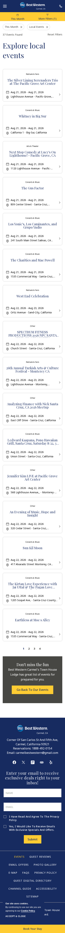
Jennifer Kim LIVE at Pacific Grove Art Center (32, 477)
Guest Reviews (40, 856)
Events (19, 856)
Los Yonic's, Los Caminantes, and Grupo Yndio (32, 225)
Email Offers (19, 864)
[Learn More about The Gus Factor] (59, 202)
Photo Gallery (45, 864)
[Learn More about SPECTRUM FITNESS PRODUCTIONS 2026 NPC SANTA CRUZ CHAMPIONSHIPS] (59, 346)
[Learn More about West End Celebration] (59, 310)
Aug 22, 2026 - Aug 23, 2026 (27, 308)
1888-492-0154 (42, 748)
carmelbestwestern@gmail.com (37, 753)
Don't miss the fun (32, 664)
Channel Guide (19, 888)
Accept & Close (15, 916)
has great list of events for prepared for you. (32, 674)
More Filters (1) (47, 18)
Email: (11, 753)
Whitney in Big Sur (32, 116)
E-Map (12, 872)
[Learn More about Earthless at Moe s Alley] (59, 634)
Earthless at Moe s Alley (32, 620)
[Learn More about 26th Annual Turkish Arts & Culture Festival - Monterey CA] (59, 382)
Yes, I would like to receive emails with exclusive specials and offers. (32, 828)
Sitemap (32, 896)
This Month (17, 19)
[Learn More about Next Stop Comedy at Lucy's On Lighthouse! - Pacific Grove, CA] (59, 166)
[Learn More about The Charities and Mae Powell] (59, 274)
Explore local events (24, 50)
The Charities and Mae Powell (32, 260)
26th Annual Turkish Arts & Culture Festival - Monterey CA (32, 369)
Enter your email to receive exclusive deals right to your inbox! (32, 778)
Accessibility (46, 888)
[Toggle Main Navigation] (5, 6)
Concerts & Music (32, 110)
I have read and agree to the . (34, 818)
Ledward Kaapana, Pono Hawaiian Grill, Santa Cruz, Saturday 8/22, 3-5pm (32, 442)
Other (32, 326)
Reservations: (22, 748)
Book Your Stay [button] (32, 928)
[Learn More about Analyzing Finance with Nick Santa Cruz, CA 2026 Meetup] (59, 418)
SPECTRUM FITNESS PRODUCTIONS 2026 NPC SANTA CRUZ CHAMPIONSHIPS (32, 334)
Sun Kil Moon (32, 548)
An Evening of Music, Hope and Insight (32, 513)
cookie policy (28, 911)
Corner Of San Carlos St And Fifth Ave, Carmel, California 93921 (32, 742)
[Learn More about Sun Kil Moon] (59, 562)
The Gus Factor (32, 188)
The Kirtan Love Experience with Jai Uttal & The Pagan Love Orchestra (32, 586)
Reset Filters (54, 34)
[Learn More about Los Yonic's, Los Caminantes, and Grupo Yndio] (59, 238)
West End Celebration (32, 296)
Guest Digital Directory (32, 880)
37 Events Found (12, 34)
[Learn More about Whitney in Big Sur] (59, 130)
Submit (33, 839)
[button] (32, 690)
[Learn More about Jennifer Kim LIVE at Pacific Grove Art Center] (59, 490)
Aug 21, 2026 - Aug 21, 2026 (27, 92)
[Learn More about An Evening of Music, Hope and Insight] (59, 526)
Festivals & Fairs (32, 74)
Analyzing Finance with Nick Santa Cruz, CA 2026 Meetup (32, 405)
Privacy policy (45, 872)
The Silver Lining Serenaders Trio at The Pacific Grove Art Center (32, 82)
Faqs (25, 872)
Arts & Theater (32, 146)
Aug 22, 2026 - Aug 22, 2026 (27, 344)
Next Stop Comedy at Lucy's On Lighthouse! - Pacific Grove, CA (32, 154)
